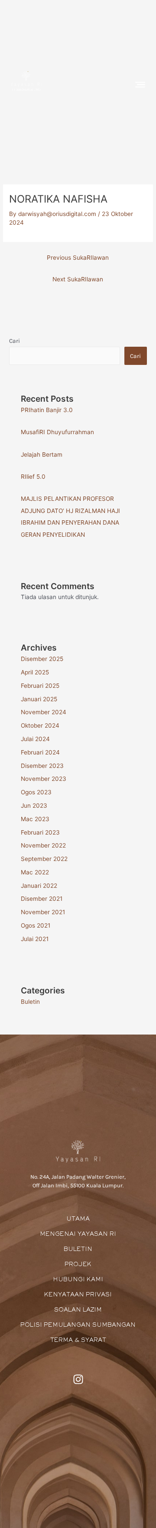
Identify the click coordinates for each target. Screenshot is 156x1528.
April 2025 (35, 672)
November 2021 (43, 912)
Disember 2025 (42, 658)
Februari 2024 (40, 752)
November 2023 (43, 778)
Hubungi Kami (78, 1280)
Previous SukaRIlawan (78, 257)
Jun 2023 (34, 805)
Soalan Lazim (78, 1310)
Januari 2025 (39, 699)
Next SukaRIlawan (77, 279)
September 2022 (44, 858)
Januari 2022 (39, 885)
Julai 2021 (35, 938)
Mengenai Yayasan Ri (78, 1234)
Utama (78, 1219)
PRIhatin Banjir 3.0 (47, 409)
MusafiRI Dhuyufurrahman (57, 432)
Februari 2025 (40, 685)
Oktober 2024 (40, 725)
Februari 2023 (40, 832)
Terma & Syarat (78, 1340)
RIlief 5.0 (33, 476)
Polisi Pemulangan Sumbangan (78, 1325)
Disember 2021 (41, 898)
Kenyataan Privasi (78, 1295)
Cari (14, 340)
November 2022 (43, 845)
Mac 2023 (35, 819)
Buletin (30, 1001)
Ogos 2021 (35, 925)
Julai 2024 (35, 738)
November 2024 (43, 712)
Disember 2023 (42, 765)
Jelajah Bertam (41, 454)
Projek (78, 1264)
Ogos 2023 (36, 792)
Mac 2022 (35, 872)
